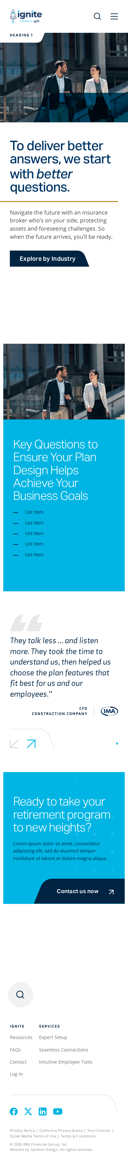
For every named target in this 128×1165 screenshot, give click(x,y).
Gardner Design (44, 1149)
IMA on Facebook (14, 1111)
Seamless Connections (63, 1050)
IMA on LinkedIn (43, 1111)
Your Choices (98, 1130)
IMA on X (28, 1111)
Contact (18, 1062)
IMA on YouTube (57, 1111)
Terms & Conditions (78, 1136)
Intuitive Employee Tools (66, 1062)
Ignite (42, 16)
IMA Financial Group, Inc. (45, 1144)
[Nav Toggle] (114, 16)
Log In (16, 1074)
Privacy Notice (22, 1130)
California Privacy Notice (61, 1130)
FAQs (15, 1050)
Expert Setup (53, 1037)
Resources (21, 1037)
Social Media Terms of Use (33, 1136)
